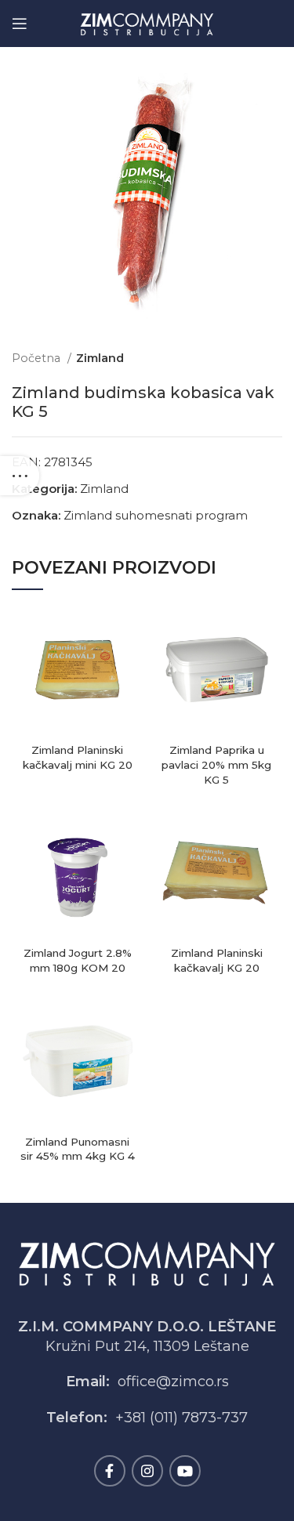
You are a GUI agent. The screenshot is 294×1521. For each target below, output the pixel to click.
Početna (38, 358)
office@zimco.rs (173, 1381)
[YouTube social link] (185, 1471)
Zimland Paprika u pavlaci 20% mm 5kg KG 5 (216, 765)
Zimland (100, 358)
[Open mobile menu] (19, 23)
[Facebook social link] (109, 1471)
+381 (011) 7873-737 (181, 1417)
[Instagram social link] (147, 1471)
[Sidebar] (19, 475)
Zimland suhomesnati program (156, 515)
